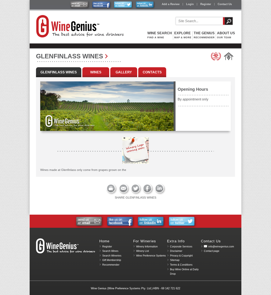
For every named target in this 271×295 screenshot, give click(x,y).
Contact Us (225, 4)
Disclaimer (176, 251)
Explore (182, 35)
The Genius (204, 35)
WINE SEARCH (159, 35)
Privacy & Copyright (181, 255)
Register (205, 4)
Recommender (110, 264)
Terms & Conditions (181, 264)
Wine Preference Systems (151, 255)
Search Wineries (111, 255)
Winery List (142, 251)
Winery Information (147, 246)
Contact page (211, 251)
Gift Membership (111, 260)
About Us (226, 35)
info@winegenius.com (221, 246)
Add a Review (171, 4)
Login (190, 4)
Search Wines (110, 251)
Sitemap (175, 260)
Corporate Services (181, 246)
